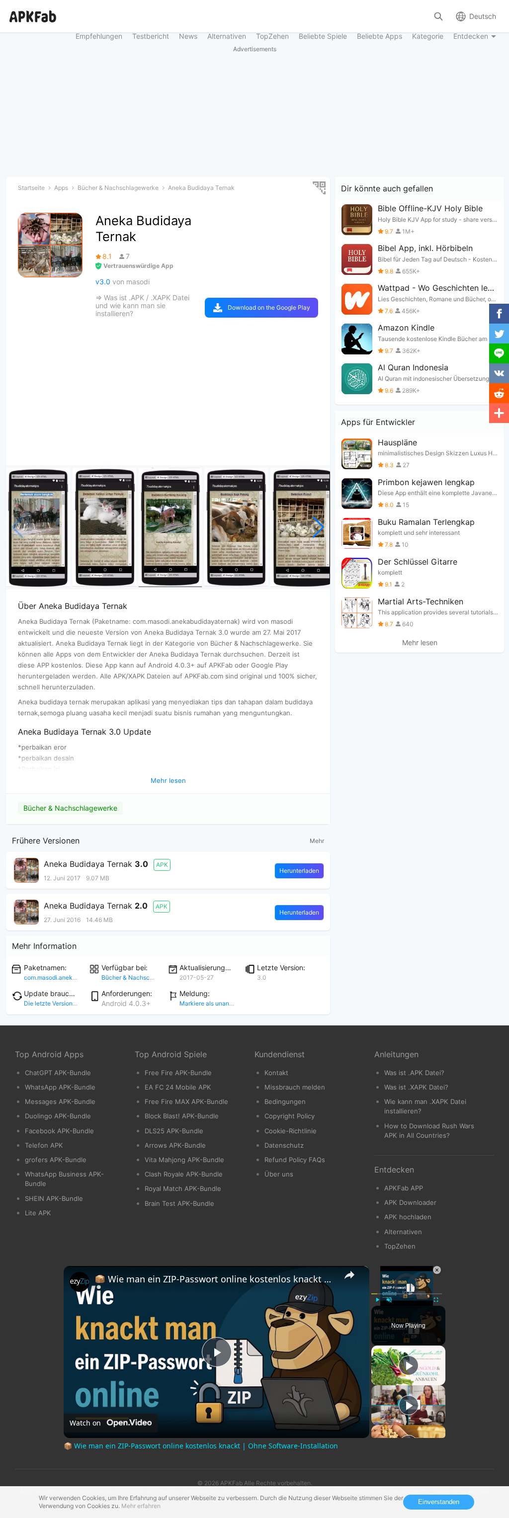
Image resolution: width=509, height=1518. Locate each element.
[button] (318, 527)
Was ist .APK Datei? (414, 1073)
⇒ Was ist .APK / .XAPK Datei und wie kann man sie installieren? (142, 305)
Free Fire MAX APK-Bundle (186, 1101)
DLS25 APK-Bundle (174, 1131)
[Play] (377, 1300)
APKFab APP (403, 1188)
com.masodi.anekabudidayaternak (72, 977)
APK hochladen (407, 1217)
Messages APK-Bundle (60, 1101)
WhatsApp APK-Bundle (60, 1087)
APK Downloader (410, 1202)
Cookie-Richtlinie (290, 1131)
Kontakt (276, 1073)
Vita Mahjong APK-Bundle (184, 1160)
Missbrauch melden (294, 1087)
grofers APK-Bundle (55, 1160)
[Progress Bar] (406, 1293)
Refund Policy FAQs (294, 1160)
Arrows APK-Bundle (175, 1145)
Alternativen (403, 1232)
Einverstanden (438, 1502)
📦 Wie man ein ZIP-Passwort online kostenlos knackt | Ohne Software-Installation (215, 1279)
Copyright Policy (289, 1116)
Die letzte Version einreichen (63, 1003)
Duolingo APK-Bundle (58, 1116)
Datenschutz (284, 1145)
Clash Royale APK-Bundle (184, 1174)
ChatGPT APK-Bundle (58, 1073)
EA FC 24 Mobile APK (178, 1087)
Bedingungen (285, 1101)
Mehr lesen (419, 643)
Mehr (317, 840)
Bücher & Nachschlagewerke (70, 808)
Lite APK (38, 1213)
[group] (38, 527)
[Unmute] (389, 1300)
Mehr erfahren (141, 1506)
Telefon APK (44, 1145)
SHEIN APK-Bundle (54, 1198)
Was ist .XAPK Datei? (416, 1087)
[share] (349, 1275)
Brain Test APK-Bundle (179, 1203)
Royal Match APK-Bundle (183, 1188)
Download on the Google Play (269, 307)
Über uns (278, 1174)
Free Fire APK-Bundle (178, 1073)
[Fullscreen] (436, 1300)
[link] (79, 1282)
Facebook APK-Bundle (59, 1131)
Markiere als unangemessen (218, 1003)
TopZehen (400, 1246)
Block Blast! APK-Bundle (182, 1116)
